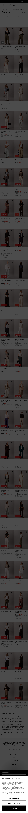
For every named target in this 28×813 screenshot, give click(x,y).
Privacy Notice (11, 794)
